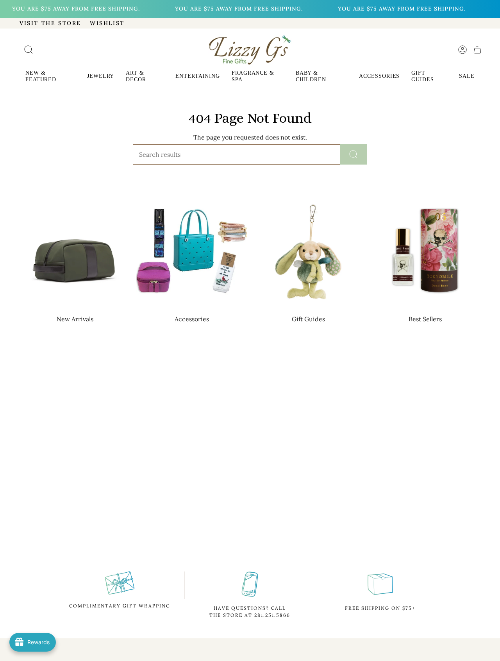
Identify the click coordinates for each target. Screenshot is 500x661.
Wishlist (107, 23)
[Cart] (477, 49)
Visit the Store (50, 23)
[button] (50, 77)
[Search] (353, 154)
